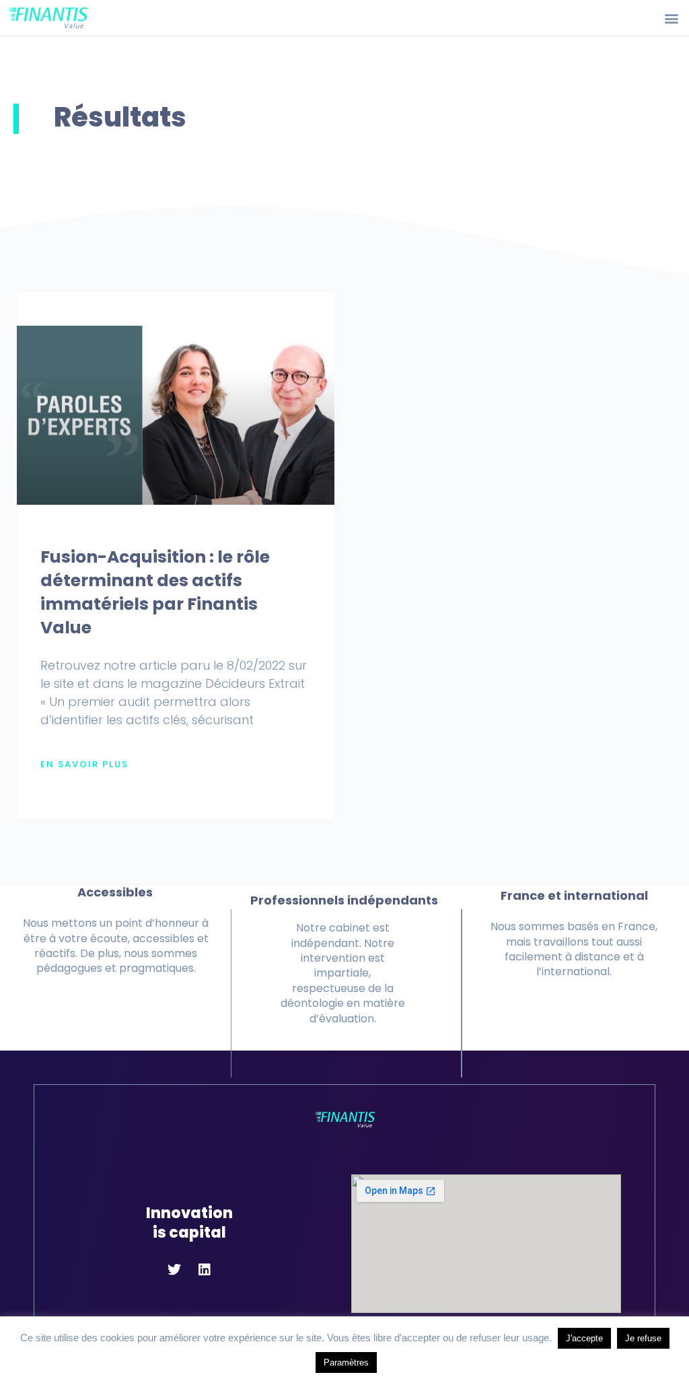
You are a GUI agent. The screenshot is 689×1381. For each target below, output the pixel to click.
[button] (671, 18)
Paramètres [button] (346, 1362)
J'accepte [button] (584, 1338)
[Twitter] (174, 1269)
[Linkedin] (204, 1269)
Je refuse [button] (643, 1338)
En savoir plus (84, 764)
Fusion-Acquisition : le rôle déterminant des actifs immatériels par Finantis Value (155, 592)
